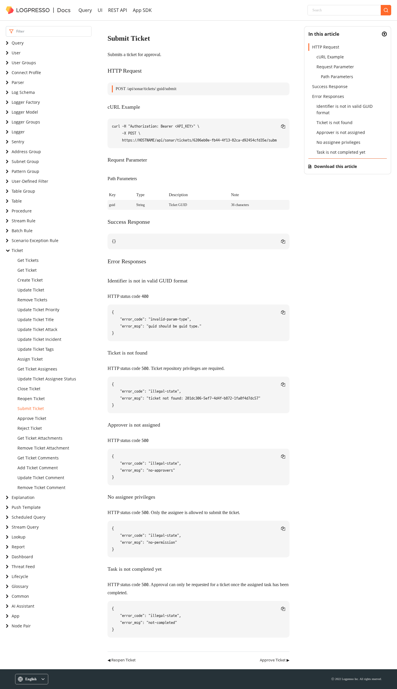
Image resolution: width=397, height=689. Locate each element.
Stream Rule (23, 220)
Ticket (17, 250)
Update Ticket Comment (40, 477)
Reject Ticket (29, 428)
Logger (18, 132)
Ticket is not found (334, 122)
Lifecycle (20, 576)
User (16, 53)
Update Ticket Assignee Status (46, 379)
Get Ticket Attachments (39, 438)
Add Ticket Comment (37, 467)
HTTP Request (325, 47)
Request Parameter (335, 66)
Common (20, 596)
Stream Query (25, 527)
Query (85, 10)
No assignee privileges (338, 142)
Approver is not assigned (340, 132)
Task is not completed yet (340, 152)
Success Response (330, 86)
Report (18, 547)
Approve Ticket (31, 418)
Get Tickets (28, 260)
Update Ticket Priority (38, 309)
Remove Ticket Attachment (43, 448)
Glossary (20, 586)
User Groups (24, 62)
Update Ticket (30, 290)
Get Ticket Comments (38, 458)
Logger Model (25, 112)
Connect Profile (26, 72)
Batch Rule (22, 230)
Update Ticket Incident (39, 339)
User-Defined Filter (30, 181)
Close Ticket (28, 388)
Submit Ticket (30, 408)
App (15, 616)
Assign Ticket (30, 359)
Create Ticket (30, 280)
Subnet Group (25, 161)
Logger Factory (26, 102)
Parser (18, 82)
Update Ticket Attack (37, 329)
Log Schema (23, 92)
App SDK (142, 10)
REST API (117, 10)
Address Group (26, 151)
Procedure (22, 211)
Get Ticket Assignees (37, 369)
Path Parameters (337, 76)
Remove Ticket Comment (41, 487)
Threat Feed (23, 566)
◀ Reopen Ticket (122, 660)
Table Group (23, 191)
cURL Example (330, 57)
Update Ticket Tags (35, 349)
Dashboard (22, 556)
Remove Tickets (32, 300)
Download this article (335, 166)
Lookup (19, 537)
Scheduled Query (28, 517)
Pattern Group (25, 171)
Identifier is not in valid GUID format (344, 109)
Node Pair (21, 626)
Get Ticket (27, 270)
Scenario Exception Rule (35, 240)
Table (17, 201)
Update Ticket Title (35, 319)
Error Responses (328, 96)
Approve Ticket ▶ (274, 660)
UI (100, 10)
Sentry (18, 141)
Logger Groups (26, 122)
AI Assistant (23, 606)
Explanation (23, 497)
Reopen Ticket (31, 398)
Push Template (26, 507)
